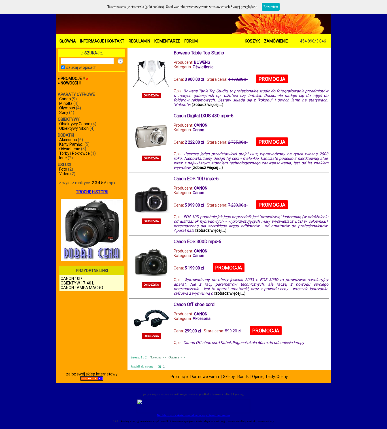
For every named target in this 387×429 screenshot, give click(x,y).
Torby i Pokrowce (74, 153)
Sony (63, 112)
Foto (63, 169)
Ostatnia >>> (177, 357)
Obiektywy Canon (74, 124)
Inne (63, 158)
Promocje (179, 376)
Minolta (66, 103)
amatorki (251, 421)
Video (64, 173)
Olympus (67, 108)
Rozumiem (270, 7)
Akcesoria (68, 139)
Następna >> (158, 357)
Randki (243, 376)
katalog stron (128, 421)
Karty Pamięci (71, 144)
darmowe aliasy (265, 421)
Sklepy (229, 376)
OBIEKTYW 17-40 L (77, 283)
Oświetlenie (69, 148)
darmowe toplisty (236, 421)
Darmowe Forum (205, 376)
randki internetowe (172, 421)
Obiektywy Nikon (74, 128)
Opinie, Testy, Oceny (270, 376)
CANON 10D (71, 278)
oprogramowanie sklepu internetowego (205, 421)
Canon (65, 99)
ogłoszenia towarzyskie (149, 421)
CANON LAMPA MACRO (82, 287)
